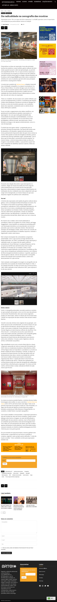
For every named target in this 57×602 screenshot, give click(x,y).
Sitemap (41, 581)
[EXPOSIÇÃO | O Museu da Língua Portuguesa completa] (42, 99)
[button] (55, 2)
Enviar (4, 463)
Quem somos (42, 571)
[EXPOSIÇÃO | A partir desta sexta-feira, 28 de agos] (53, 110)
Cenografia (26, 471)
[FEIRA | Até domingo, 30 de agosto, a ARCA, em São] (42, 105)
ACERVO (24, 1)
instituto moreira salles (16, 475)
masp (31, 475)
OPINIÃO (30, 1)
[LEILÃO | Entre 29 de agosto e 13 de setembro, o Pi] (53, 105)
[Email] (5, 27)
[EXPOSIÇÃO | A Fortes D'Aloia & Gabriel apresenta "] (47, 110)
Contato (41, 577)
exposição (28, 473)
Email (4, 460)
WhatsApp (41, 574)
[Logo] (8, 2)
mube (3, 476)
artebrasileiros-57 (8, 471)
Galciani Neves (20, 84)
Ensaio (3, 13)
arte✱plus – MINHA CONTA (10, 5)
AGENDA (18, 1)
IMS (10, 475)
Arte (5, 11)
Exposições (8, 13)
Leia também (5, 493)
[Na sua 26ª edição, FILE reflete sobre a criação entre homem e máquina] (6, 500)
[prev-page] (2, 513)
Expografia (22, 473)
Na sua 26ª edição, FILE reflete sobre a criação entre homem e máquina (6, 507)
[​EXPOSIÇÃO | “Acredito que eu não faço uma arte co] (42, 110)
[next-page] (4, 513)
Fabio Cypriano (6, 24)
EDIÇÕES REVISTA (47, 1)
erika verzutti (15, 473)
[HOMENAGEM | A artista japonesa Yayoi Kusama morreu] (47, 105)
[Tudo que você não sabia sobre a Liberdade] (31, 500)
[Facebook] (2, 27)
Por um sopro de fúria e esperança (12, 476)
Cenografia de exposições (7, 473)
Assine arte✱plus (43, 568)
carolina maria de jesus (18, 471)
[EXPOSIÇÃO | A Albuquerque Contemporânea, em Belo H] (47, 99)
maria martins (25, 475)
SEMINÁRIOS (37, 1)
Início (2, 11)
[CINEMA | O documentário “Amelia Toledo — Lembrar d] (53, 99)
